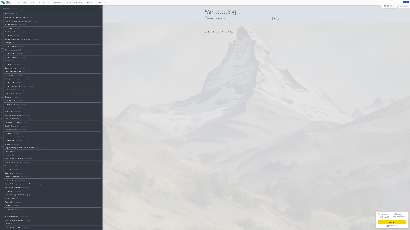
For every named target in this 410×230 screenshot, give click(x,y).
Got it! (391, 222)
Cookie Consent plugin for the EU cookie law (392, 226)
